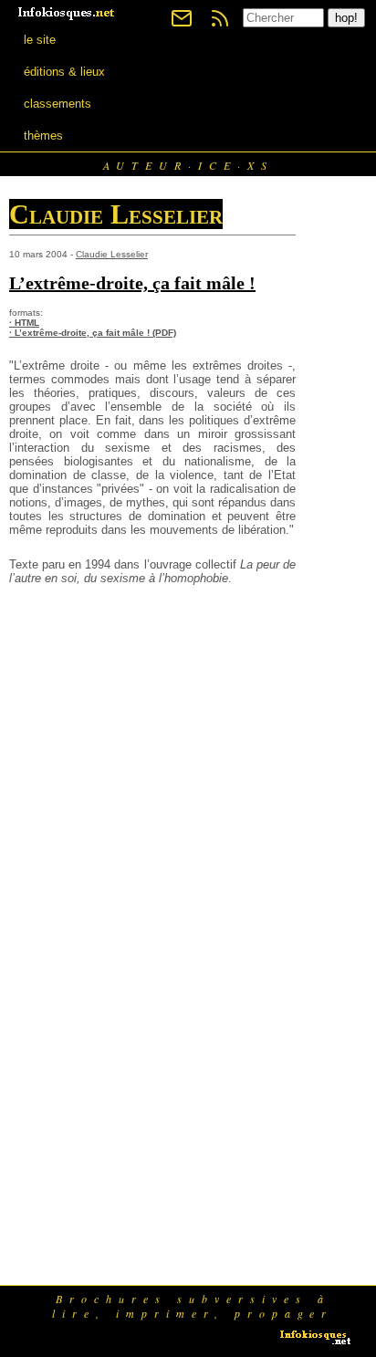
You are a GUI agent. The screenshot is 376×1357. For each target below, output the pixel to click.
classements (57, 103)
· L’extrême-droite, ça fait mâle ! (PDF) (92, 333)
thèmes (43, 135)
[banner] (67, 11)
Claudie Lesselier (112, 254)
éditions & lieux (64, 71)
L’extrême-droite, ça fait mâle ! (132, 283)
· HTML (24, 323)
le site (40, 40)
